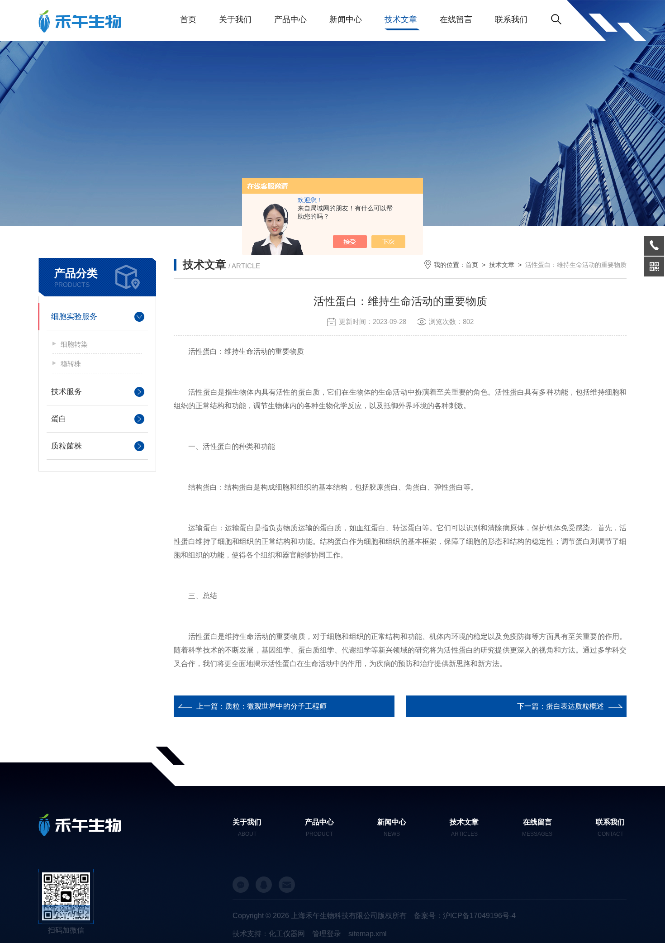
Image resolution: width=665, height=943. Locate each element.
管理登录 (326, 934)
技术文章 (401, 19)
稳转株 (71, 363)
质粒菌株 (66, 446)
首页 (188, 19)
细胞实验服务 (74, 316)
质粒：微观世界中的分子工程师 (276, 706)
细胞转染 (74, 344)
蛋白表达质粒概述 (575, 706)
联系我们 (511, 19)
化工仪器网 (287, 934)
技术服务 (66, 391)
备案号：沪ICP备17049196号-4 (465, 915)
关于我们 (235, 19)
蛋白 (58, 418)
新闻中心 (345, 19)
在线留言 (456, 19)
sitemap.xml (367, 934)
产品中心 (290, 19)
